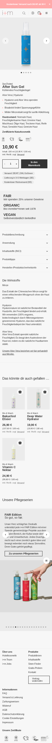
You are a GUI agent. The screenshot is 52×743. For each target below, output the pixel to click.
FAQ (4, 693)
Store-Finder (34, 664)
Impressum (7, 722)
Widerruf (6, 706)
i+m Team (7, 659)
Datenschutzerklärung (13, 714)
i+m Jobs (6, 664)
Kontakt (32, 672)
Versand (20, 154)
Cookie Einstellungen (13, 718)
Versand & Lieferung (12, 697)
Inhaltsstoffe (34, 659)
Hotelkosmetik (9, 655)
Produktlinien (34, 655)
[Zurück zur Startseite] (7, 13)
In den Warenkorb (34, 164)
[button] (21, 72)
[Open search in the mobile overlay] (24, 13)
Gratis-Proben (35, 668)
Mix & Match (7, 413)
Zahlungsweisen (10, 701)
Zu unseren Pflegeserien (23, 553)
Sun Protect (7, 83)
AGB (4, 710)
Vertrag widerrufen (37, 679)
